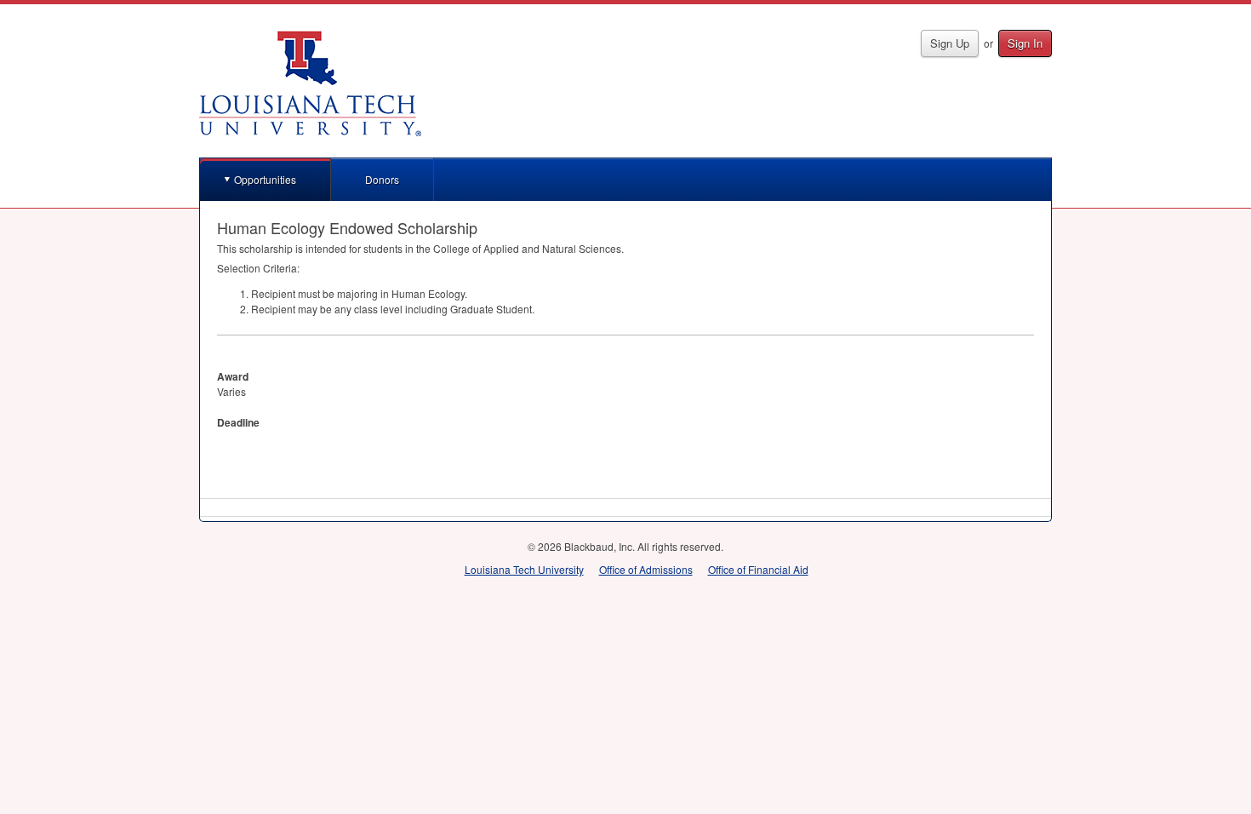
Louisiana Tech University (524, 569)
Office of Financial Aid (758, 569)
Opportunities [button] (265, 179)
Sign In (1025, 43)
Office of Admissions (646, 569)
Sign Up (949, 43)
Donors (382, 179)
